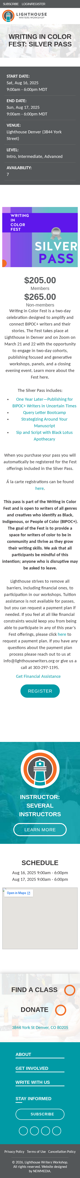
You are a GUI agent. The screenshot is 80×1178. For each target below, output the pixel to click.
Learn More (40, 829)
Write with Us (33, 1082)
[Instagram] (45, 1130)
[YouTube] (56, 1130)
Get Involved (32, 1068)
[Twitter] (34, 1130)
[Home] (24, 16)
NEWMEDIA (41, 1171)
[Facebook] (23, 1130)
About (23, 1054)
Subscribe (42, 1114)
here (39, 489)
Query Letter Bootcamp (44, 413)
